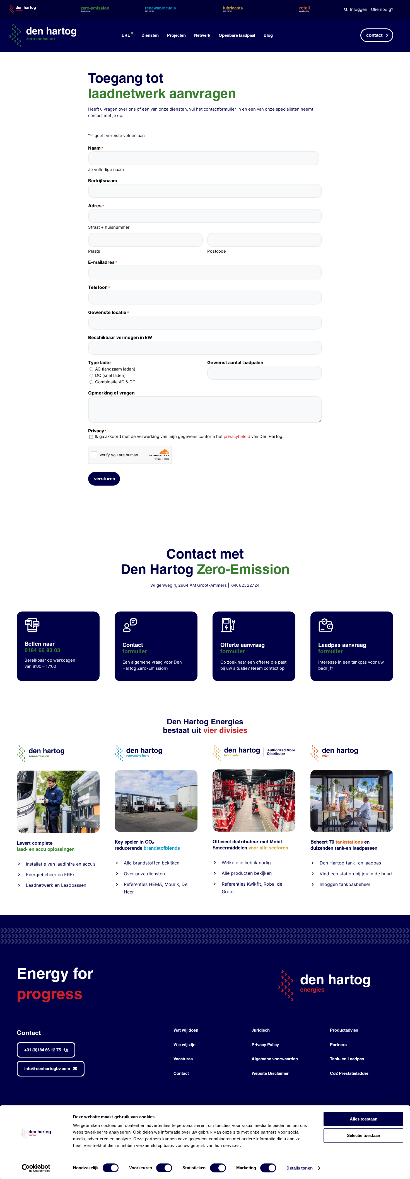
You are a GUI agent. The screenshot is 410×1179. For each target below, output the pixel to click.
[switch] (164, 1167)
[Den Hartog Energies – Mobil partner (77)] (156, 771)
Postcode (216, 251)
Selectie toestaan (363, 1135)
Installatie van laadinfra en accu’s (60, 864)
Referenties (136, 884)
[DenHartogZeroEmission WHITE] (42, 26)
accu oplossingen (55, 849)
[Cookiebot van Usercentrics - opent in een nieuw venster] (36, 1168)
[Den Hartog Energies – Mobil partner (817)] (351, 771)
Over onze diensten (144, 873)
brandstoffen (146, 863)
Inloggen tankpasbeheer (345, 884)
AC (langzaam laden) (115, 369)
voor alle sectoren (268, 848)
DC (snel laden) (110, 375)
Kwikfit (254, 884)
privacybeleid (237, 436)
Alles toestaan (363, 1119)
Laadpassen (73, 885)
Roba (269, 884)
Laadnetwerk (39, 885)
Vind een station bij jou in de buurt (356, 873)
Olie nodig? (382, 9)
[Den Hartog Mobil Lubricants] (254, 771)
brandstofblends (162, 848)
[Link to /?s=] (346, 9)
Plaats (94, 251)
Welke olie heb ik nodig (246, 862)
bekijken (169, 863)
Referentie (232, 884)
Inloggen (358, 9)
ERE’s (69, 874)
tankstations (350, 842)
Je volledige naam (106, 169)
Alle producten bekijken (247, 873)
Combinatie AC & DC (115, 381)
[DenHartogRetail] (334, 747)
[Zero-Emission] (58, 772)
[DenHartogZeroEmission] (40, 747)
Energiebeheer (41, 874)
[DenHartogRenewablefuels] (138, 747)
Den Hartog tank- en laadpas (350, 863)
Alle (128, 863)
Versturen (104, 478)
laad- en (25, 849)
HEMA (155, 884)
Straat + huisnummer (109, 227)
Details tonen (299, 1168)
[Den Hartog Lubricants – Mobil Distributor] (254, 747)
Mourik (172, 884)
